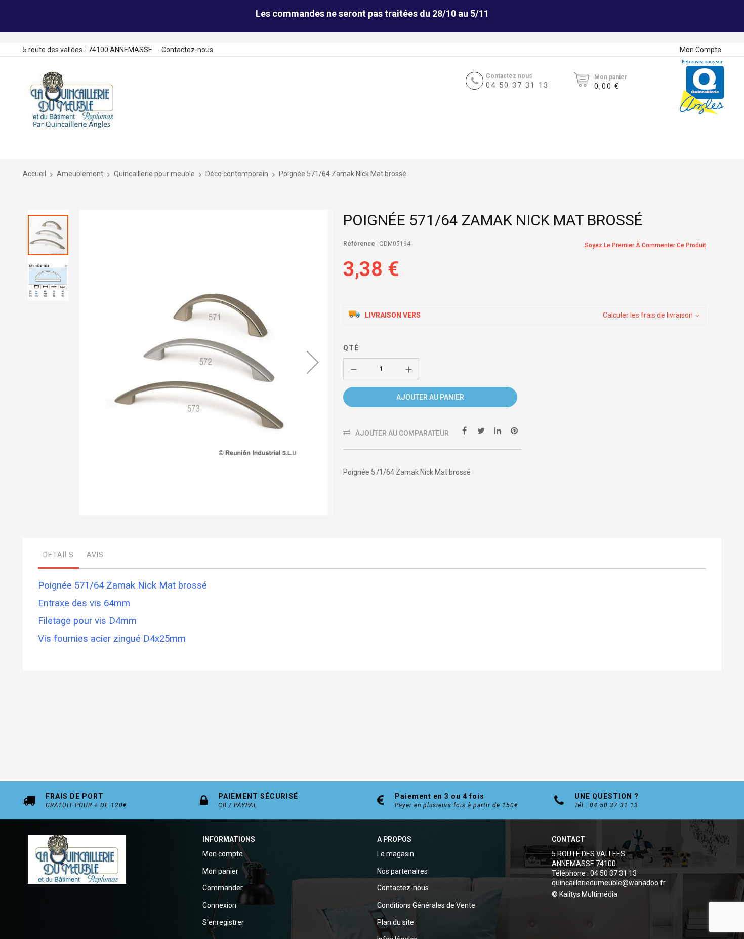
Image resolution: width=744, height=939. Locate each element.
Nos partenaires (402, 871)
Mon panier (220, 871)
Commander (222, 888)
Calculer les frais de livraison (648, 315)
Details (58, 555)
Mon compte (222, 854)
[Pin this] (514, 430)
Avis (95, 555)
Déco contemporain (236, 174)
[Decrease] (354, 369)
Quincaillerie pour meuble (154, 174)
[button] (313, 362)
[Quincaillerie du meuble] (72, 100)
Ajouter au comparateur (402, 433)
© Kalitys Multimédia (584, 894)
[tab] (58, 557)
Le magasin (395, 854)
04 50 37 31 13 (517, 85)
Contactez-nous (187, 50)
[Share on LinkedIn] (497, 430)
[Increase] (408, 369)
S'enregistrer (223, 922)
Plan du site (395, 922)
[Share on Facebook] (464, 430)
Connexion (219, 905)
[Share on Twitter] (481, 430)
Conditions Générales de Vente (426, 905)
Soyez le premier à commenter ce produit (645, 245)
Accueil (34, 174)
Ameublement (80, 174)
